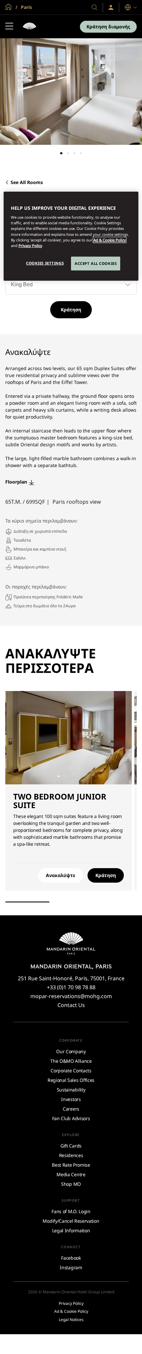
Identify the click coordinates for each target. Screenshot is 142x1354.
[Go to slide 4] (81, 153)
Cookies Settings (45, 263)
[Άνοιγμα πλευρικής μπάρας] (9, 26)
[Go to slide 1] (61, 153)
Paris (25, 7)
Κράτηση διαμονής (108, 26)
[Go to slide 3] (74, 153)
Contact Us (71, 1005)
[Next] (118, 738)
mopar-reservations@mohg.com (71, 996)
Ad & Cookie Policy (109, 239)
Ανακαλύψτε (60, 875)
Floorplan (16, 482)
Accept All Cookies (96, 263)
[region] (71, 236)
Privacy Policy (30, 245)
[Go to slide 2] (68, 153)
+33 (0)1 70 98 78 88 (71, 987)
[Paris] (29, 26)
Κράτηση (71, 309)
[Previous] (18, 738)
